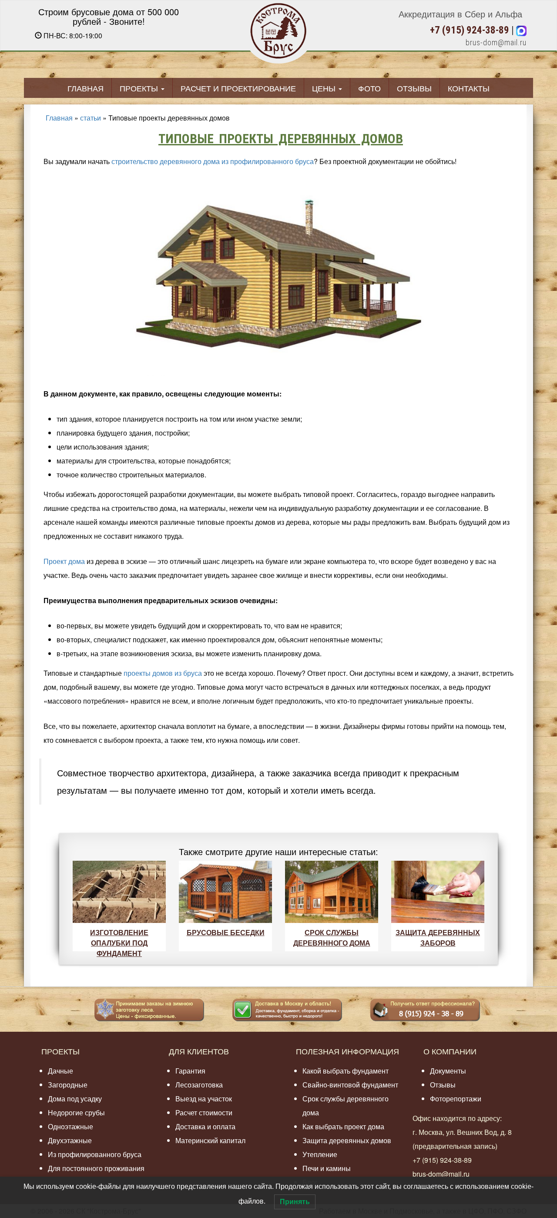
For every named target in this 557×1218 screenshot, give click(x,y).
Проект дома (64, 561)
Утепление (319, 1154)
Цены (325, 88)
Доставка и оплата (205, 1126)
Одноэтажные (70, 1126)
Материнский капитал (210, 1140)
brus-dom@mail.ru (496, 42)
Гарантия (190, 1071)
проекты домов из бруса (163, 673)
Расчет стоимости (203, 1112)
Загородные (67, 1085)
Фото (369, 88)
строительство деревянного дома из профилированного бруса (212, 161)
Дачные (60, 1071)
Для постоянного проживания (96, 1168)
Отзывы (414, 88)
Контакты (469, 88)
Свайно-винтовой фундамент (350, 1085)
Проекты (140, 88)
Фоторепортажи (455, 1099)
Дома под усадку (75, 1099)
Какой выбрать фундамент (345, 1071)
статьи (90, 118)
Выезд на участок (203, 1099)
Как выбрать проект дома (343, 1126)
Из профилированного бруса (94, 1154)
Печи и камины (326, 1168)
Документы (448, 1071)
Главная (85, 88)
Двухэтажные (70, 1140)
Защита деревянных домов (346, 1140)
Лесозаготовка (199, 1085)
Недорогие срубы (76, 1112)
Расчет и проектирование (238, 88)
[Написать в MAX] (521, 30)
